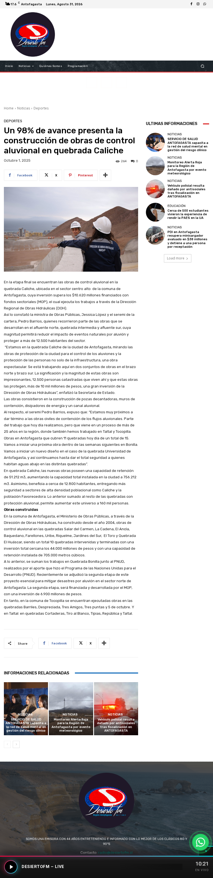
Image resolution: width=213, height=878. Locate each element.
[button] (202, 66)
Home (9, 108)
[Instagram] (198, 4)
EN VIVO (202, 870)
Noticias (23, 108)
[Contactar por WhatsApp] (200, 842)
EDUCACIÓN (177, 205)
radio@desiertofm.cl (115, 853)
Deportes (41, 108)
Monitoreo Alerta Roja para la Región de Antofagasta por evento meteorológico (71, 725)
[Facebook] (191, 4)
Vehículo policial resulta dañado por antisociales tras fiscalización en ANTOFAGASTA (116, 725)
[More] (105, 175)
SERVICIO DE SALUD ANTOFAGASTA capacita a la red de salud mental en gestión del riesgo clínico (26, 725)
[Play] (10, 867)
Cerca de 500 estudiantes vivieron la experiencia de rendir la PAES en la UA (188, 214)
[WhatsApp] (204, 4)
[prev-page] (7, 744)
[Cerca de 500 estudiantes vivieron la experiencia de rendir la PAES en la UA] (155, 212)
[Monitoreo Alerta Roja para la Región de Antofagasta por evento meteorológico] (71, 708)
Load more (175, 258)
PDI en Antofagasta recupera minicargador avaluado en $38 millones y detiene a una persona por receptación (187, 239)
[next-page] (16, 744)
